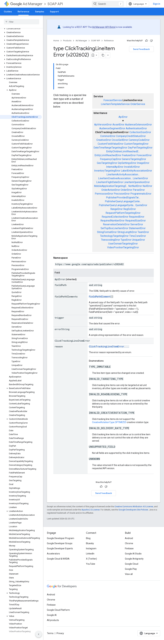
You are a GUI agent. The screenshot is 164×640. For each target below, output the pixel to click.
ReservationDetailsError (116, 224)
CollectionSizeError (140, 132)
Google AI (52, 615)
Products (67, 40)
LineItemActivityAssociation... (123, 174)
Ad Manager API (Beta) (104, 27)
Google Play (131, 569)
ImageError (143, 162)
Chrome (129, 543)
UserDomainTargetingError (123, 243)
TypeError (126, 239)
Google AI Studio (133, 553)
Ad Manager (32, 4)
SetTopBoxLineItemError (114, 228)
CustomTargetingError (136, 143)
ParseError (139, 189)
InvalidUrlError (132, 166)
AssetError (118, 124)
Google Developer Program (60, 538)
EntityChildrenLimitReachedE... (123, 151)
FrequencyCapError (110, 159)
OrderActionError (110, 189)
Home (56, 40)
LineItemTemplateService (115, 104)
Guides (8, 11)
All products (53, 620)
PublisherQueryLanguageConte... (123, 201)
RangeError (116, 209)
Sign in (156, 4)
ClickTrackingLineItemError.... (109, 346)
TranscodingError (110, 239)
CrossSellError (120, 139)
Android (129, 538)
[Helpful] (146, 40)
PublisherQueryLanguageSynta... (117, 205)
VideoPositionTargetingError (123, 247)
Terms (50, 633)
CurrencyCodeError (139, 139)
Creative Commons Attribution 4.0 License (134, 506)
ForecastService (112, 100)
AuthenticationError (136, 128)
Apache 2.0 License (91, 509)
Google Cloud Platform (58, 610)
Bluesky (90, 543)
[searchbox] (21, 21)
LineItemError (140, 178)
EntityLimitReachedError (107, 155)
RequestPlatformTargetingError (123, 212)
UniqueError (138, 239)
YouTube (90, 564)
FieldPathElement (100, 296)
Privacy (60, 633)
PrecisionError (122, 193)
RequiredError (136, 216)
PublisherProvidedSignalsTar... (123, 197)
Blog (88, 538)
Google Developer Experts (60, 548)
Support (54, 11)
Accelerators (53, 553)
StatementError (137, 228)
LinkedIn (90, 553)
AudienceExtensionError (138, 124)
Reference (23, 11)
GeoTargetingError (107, 162)
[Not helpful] (151, 40)
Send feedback (141, 49)
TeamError (143, 232)
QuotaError (141, 205)
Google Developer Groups (59, 543)
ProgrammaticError (140, 193)
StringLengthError (127, 232)
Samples (39, 11)
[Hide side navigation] (38, 634)
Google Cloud (131, 564)
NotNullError (135, 186)
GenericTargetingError (134, 159)
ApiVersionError (103, 124)
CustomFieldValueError (110, 143)
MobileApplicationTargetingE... (111, 186)
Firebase (129, 548)
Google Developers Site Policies (133, 509)
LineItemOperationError (137, 182)
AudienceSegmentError (112, 128)
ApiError (123, 116)
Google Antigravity (134, 558)
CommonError (107, 136)
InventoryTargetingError (107, 170)
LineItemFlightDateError (109, 182)
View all (129, 574)
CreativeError (103, 139)
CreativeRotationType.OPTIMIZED (109, 422)
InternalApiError (114, 166)
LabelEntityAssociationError (136, 170)
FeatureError (129, 155)
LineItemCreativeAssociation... (115, 178)
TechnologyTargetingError (114, 235)
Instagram (91, 548)
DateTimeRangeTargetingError (110, 147)
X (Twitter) (91, 558)
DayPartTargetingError (140, 147)
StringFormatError (107, 232)
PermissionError (104, 193)
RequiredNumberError (112, 220)
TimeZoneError (137, 235)
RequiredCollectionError (115, 216)
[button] (21, 29)
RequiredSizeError (135, 220)
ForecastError (144, 155)
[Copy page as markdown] (103, 55)
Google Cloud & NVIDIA (58, 558)
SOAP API (55, 4)
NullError (147, 186)
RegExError (129, 209)
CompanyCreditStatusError (131, 136)
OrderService (137, 104)
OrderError (126, 189)
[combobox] (108, 4)
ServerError (136, 224)
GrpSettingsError (127, 162)
